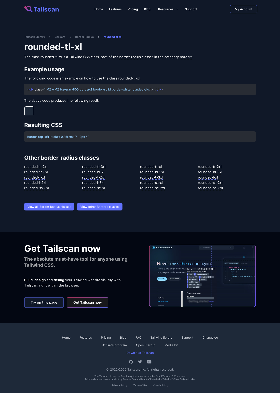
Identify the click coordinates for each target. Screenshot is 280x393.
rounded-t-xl (34, 177)
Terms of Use (140, 385)
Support (191, 9)
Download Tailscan (140, 353)
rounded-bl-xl (93, 172)
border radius (130, 57)
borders (186, 57)
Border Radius (84, 36)
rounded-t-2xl (93, 177)
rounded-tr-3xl (36, 172)
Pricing (133, 9)
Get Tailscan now (87, 302)
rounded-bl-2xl (152, 172)
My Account (243, 9)
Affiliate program (114, 345)
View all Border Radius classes (49, 207)
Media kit (171, 345)
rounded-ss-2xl (210, 183)
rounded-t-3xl (151, 177)
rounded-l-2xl (35, 183)
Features (115, 9)
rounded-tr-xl (151, 167)
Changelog (210, 337)
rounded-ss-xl (151, 183)
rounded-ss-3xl (36, 188)
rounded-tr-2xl (210, 167)
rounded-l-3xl (93, 183)
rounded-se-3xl (210, 188)
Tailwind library (161, 337)
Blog (147, 9)
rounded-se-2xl (152, 188)
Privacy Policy (119, 385)
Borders (60, 36)
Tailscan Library (34, 36)
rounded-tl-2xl (35, 167)
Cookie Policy (160, 385)
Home (98, 9)
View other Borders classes (99, 207)
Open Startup (145, 345)
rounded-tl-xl (113, 36)
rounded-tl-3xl (94, 167)
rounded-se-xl (93, 188)
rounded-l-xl (208, 177)
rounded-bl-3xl (210, 172)
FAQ (138, 337)
